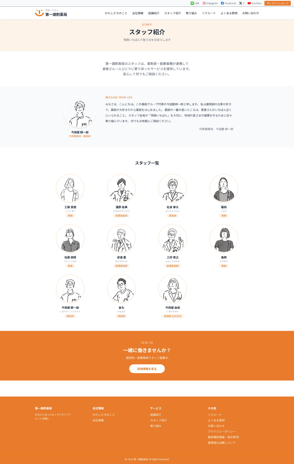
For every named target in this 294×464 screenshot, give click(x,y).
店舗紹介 (153, 13)
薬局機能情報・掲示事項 (223, 437)
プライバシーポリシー (222, 431)
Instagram (212, 3)
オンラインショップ (277, 3)
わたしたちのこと (116, 13)
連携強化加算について (222, 443)
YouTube (256, 3)
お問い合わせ (250, 13)
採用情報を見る (147, 369)
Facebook (230, 3)
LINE (197, 3)
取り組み (191, 13)
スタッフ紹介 (172, 13)
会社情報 (137, 13)
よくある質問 (229, 13)
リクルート (209, 13)
